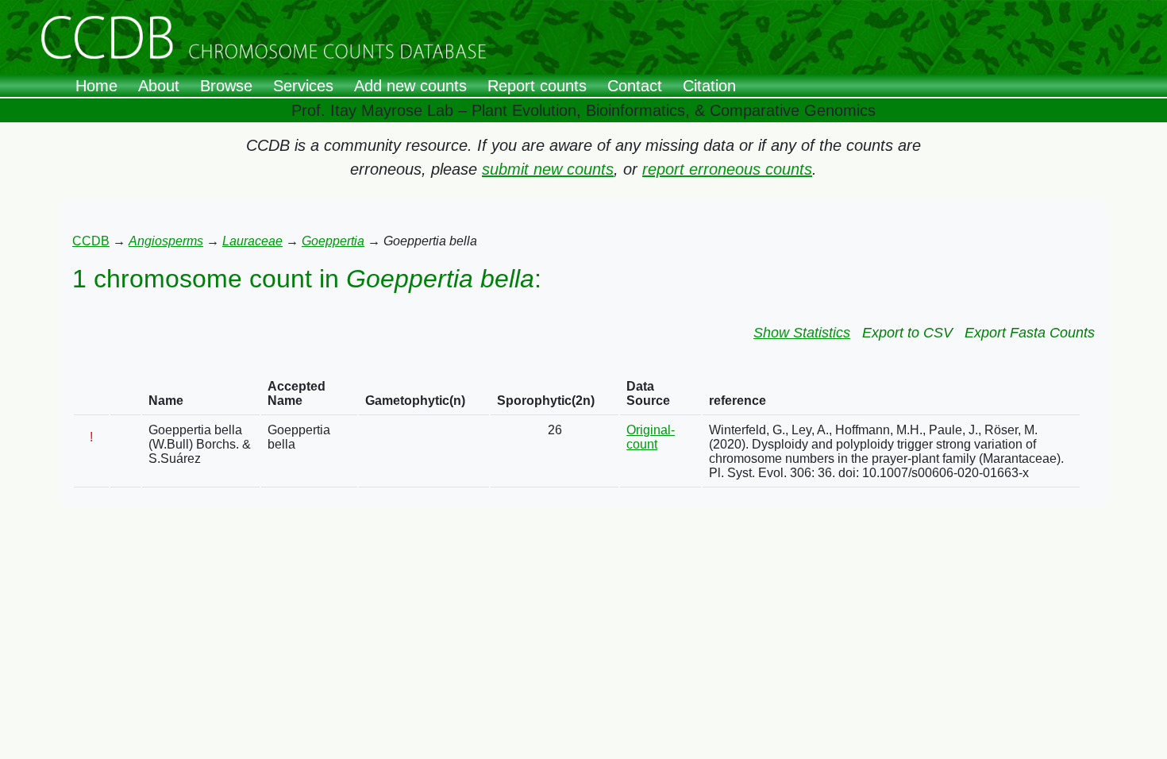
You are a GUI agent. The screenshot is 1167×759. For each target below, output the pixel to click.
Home (96, 85)
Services (303, 85)
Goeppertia (333, 241)
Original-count (650, 437)
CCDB (91, 241)
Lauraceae (252, 241)
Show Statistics (801, 333)
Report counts (537, 85)
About (158, 85)
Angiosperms (166, 241)
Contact (634, 85)
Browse (226, 85)
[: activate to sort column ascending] (91, 394)
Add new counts (410, 85)
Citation (709, 85)
